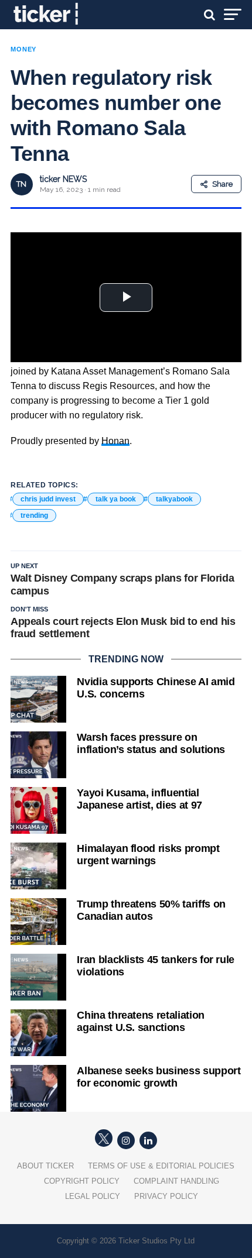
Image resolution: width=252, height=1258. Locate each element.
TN (21, 184)
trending (34, 515)
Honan (115, 441)
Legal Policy (92, 1196)
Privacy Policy (166, 1196)
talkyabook (174, 499)
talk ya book (116, 499)
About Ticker (45, 1165)
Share (222, 184)
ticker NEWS (63, 179)
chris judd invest (48, 499)
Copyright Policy (82, 1181)
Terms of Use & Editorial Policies (161, 1165)
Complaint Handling (176, 1181)
